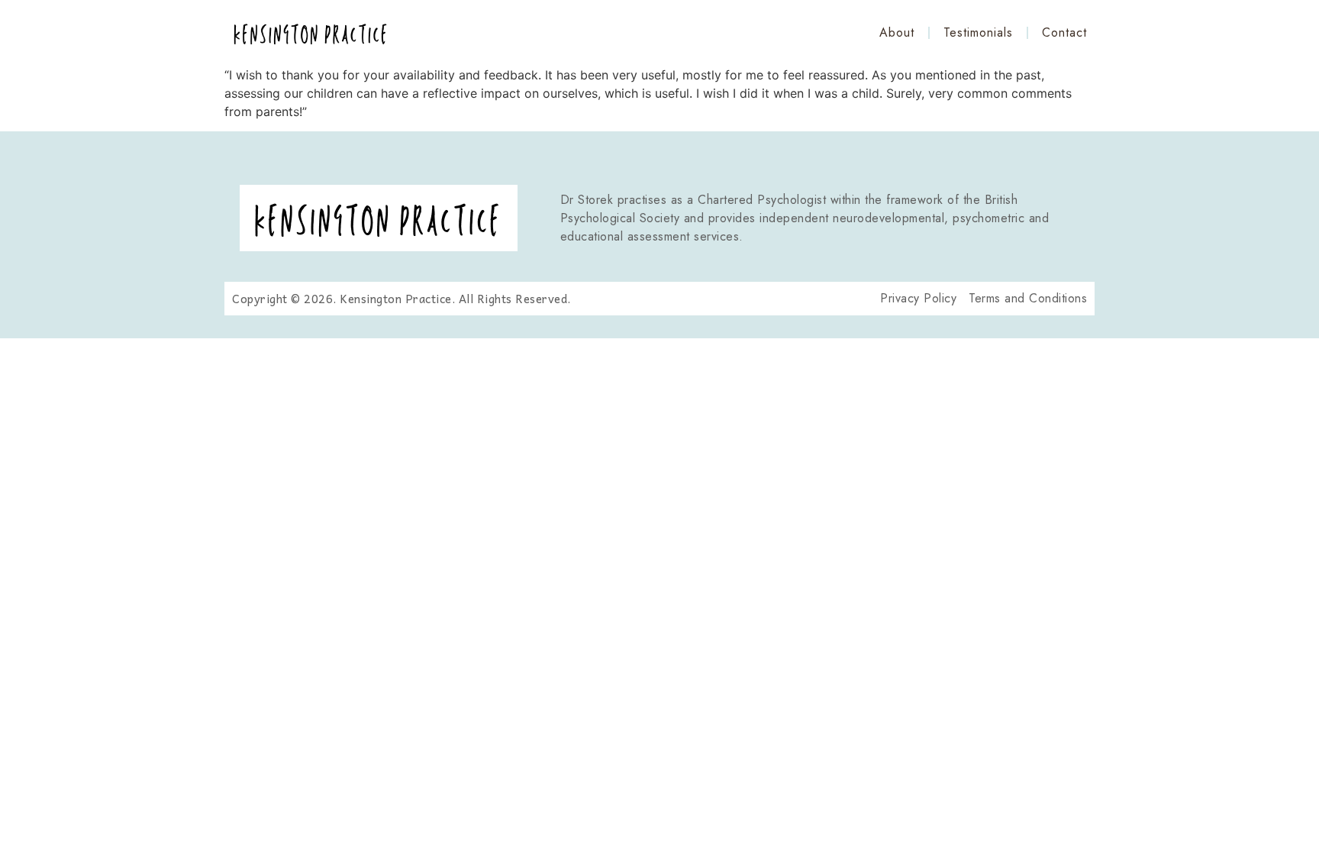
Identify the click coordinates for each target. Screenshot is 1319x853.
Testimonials (978, 32)
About (896, 32)
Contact (1064, 32)
